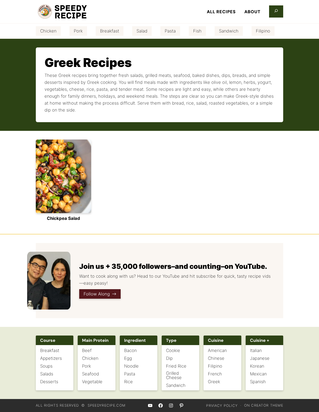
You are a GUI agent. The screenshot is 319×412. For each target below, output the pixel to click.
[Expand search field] (276, 11)
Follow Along (97, 294)
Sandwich (228, 31)
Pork (78, 31)
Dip (169, 358)
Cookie (173, 350)
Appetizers (51, 358)
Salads (46, 374)
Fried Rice (176, 366)
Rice (128, 382)
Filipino (263, 31)
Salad (141, 31)
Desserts (49, 382)
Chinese (216, 358)
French (215, 374)
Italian (256, 350)
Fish (197, 31)
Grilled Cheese (174, 375)
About (252, 12)
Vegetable (92, 382)
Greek (214, 382)
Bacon (130, 350)
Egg (128, 358)
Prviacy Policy (222, 405)
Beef (87, 350)
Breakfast (109, 31)
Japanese (260, 358)
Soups (46, 366)
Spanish (258, 382)
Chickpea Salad (63, 218)
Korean (257, 366)
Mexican (258, 374)
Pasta (170, 31)
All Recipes (221, 12)
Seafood (90, 374)
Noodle (131, 366)
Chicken (48, 31)
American (217, 350)
